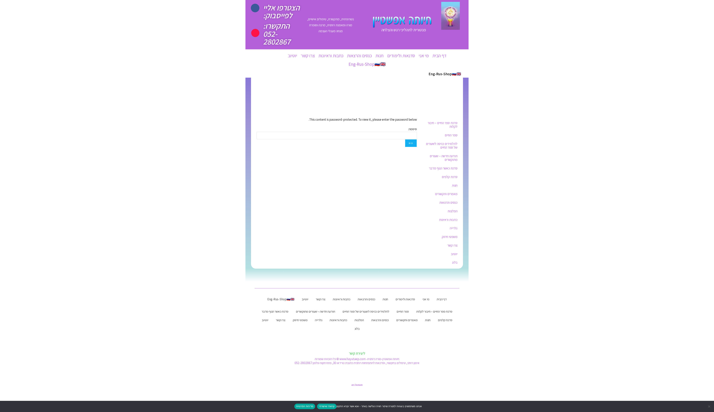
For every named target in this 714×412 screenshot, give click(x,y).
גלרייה (453, 228)
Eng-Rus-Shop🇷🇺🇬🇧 (367, 64)
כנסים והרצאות (359, 55)
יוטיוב (292, 55)
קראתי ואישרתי (327, 406)
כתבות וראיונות (331, 55)
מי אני (424, 55)
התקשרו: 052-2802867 (276, 34)
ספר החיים (451, 135)
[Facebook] (255, 8)
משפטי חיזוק (449, 237)
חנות (380, 55)
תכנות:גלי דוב (357, 384)
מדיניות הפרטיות (304, 406)
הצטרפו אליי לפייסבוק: (281, 11)
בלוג (454, 262)
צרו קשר (308, 55)
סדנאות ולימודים (401, 55)
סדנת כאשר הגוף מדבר (443, 168)
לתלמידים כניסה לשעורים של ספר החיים (441, 145)
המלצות (452, 211)
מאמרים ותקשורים (446, 194)
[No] (709, 406)
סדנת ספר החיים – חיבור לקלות (442, 125)
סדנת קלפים (449, 177)
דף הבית (439, 55)
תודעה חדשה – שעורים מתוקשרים (443, 158)
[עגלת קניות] (263, 56)
